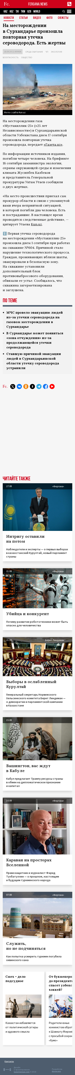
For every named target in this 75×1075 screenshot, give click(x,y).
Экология (56, 51)
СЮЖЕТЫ (63, 18)
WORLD (36, 11)
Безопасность (10, 57)
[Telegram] (39, 386)
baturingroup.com (21, 1072)
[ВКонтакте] (19, 386)
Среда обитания (34, 51)
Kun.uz (36, 224)
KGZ (11, 11)
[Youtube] (52, 386)
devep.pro (56, 1071)
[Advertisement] (37, 435)
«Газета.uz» (53, 144)
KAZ (5, 11)
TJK (17, 11)
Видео (37, 18)
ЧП (47, 51)
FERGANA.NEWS (38, 4)
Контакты (9, 1061)
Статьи (23, 18)
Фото (49, 18)
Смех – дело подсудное (15, 979)
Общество (26, 57)
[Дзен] (32, 386)
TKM (23, 11)
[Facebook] (45, 386)
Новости (9, 18)
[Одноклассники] (25, 386)
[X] (12, 386)
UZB (29, 11)
